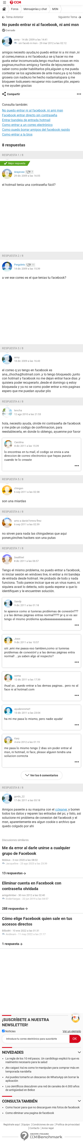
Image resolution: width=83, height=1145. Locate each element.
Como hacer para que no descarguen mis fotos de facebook (42, 1107)
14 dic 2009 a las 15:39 (27, 268)
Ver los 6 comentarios (44, 775)
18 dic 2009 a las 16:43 (27, 360)
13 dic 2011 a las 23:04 (27, 712)
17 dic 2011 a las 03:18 (27, 800)
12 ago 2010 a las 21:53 (27, 414)
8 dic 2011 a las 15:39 (26, 445)
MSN (55, 9)
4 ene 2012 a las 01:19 (27, 742)
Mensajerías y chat (35, 9)
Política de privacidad (68, 1124)
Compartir (13, 94)
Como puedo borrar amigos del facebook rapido (36, 130)
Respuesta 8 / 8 (12, 787)
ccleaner (61, 809)
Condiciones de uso (43, 1124)
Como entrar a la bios (17, 134)
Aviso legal (48, 1128)
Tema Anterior (14, 17)
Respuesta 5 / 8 (12, 479)
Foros (14, 9)
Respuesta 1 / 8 (12, 155)
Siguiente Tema (67, 17)
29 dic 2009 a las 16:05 (27, 175)
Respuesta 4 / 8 (12, 401)
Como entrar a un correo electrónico (27, 125)
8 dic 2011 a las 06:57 (26, 560)
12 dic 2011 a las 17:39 (27, 679)
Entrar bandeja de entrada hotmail (26, 120)
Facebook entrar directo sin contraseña (29, 115)
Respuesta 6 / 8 (12, 511)
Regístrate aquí (11, 1124)
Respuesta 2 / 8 (12, 255)
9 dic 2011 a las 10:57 (26, 642)
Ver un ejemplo (72, 1031)
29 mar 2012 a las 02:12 (52, 43)
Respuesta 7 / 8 (12, 548)
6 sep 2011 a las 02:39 (26, 524)
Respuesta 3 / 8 (12, 348)
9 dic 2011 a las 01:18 (26, 605)
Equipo (26, 1124)
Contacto (34, 1128)
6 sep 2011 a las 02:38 (26, 491)
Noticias (10, 1031)
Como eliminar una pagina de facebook (29, 1113)
